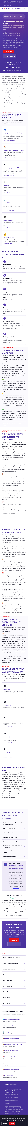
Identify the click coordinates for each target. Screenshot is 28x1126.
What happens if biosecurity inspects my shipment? (14, 846)
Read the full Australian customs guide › (12, 424)
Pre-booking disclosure (15, 1111)
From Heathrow (7, 980)
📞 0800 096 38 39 (10, 56)
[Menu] (3, 12)
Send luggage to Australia (10, 963)
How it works (12, 1106)
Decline (5, 1123)
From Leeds (6, 1003)
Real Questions (8, 1107)
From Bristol (6, 997)
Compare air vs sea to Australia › (12, 801)
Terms (22, 1109)
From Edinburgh (7, 986)
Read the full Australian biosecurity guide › (13, 518)
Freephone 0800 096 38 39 (11, 1094)
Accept (12, 1123)
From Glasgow (7, 992)
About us (6, 1106)
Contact (17, 1106)
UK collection (20, 1107)
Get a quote (8, 51)
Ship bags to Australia (9, 969)
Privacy (14, 1109)
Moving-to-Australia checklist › (11, 805)
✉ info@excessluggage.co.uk (11, 1100)
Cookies (18, 1109)
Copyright (7, 1111)
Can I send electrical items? (14, 842)
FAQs (20, 1106)
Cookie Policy (20, 1120)
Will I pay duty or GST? (14, 833)
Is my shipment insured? (14, 856)
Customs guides (8, 1109)
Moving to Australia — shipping (11, 957)
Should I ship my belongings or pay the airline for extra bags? (14, 823)
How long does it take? (14, 828)
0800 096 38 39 (7, 5)
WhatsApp (7, 1103)
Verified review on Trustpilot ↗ (16, 915)
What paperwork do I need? (14, 837)
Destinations (14, 1107)
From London (7, 974)
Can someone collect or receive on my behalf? (14, 851)
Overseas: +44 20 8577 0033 (11, 1097)
